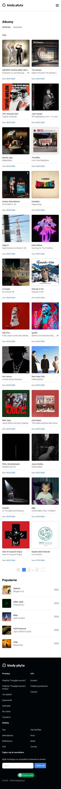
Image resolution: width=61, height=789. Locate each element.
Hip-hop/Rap (35, 730)
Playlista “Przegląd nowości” (14, 680)
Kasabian (36, 201)
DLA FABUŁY (7, 204)
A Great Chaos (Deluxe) (12, 379)
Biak (4, 420)
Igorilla (34, 333)
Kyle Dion (6, 333)
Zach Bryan (36, 420)
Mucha (5, 157)
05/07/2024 (11, 79)
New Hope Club (38, 376)
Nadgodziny (7, 160)
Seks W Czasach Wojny (12, 552)
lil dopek (6, 289)
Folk (4, 747)
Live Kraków (37, 554)
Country (33, 747)
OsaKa (5, 201)
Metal (32, 741)
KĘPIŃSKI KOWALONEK (12, 70)
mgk (33, 508)
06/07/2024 (11, 560)
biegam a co (18, 591)
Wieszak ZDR (12, 114)
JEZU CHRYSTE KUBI (22, 631)
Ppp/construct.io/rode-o (12, 248)
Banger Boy (18, 645)
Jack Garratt (37, 114)
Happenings (37, 204)
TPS (4, 114)
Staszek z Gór (38, 289)
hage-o (5, 245)
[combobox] (19, 27)
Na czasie (6, 711)
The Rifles (36, 157)
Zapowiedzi (7, 700)
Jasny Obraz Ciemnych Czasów (15, 423)
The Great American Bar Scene (44, 423)
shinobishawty (13, 464)
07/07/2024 (40, 560)
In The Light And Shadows (13, 511)
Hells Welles (37, 467)
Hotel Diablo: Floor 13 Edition (44, 511)
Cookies (33, 692)
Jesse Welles (37, 464)
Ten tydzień (7, 694)
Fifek (4, 464)
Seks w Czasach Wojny (12, 554)
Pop (3, 730)
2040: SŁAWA (19, 618)
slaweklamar (14, 201)
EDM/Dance (7, 741)
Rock (32, 735)
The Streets (36, 70)
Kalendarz (6, 706)
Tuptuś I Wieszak (9, 117)
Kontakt (33, 680)
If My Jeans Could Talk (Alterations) (17, 335)
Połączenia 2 (18, 605)
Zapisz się (40, 765)
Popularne (6, 717)
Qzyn (9, 420)
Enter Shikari (37, 245)
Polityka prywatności (39, 686)
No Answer (6, 292)
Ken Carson (7, 376)
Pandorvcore (7, 467)
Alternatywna (7, 735)
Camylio (5, 508)
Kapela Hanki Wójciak (41, 552)
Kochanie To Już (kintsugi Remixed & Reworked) (22, 73)
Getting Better (37, 379)
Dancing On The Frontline (42, 248)
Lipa (10, 157)
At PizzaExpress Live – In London (45, 117)
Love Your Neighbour (40, 160)
